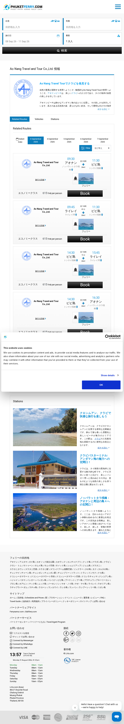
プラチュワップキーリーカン (97, 580)
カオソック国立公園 (45, 562)
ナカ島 (101, 573)
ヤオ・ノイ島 (67, 584)
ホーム (13, 598)
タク (94, 569)
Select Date (21, 140)
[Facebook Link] (66, 633)
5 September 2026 (69, 140)
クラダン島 (97, 562)
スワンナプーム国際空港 (61, 569)
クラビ (74, 93)
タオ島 (88, 569)
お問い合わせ (99, 601)
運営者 (86, 598)
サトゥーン (28, 565)
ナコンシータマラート (19, 576)
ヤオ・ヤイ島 (81, 584)
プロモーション (56, 598)
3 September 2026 (35, 140)
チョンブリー (64, 573)
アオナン (71, 163)
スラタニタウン (17, 569)
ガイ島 (32, 562)
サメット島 (61, 565)
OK (101, 385)
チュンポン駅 (50, 573)
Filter (88, 148)
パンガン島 (41, 580)
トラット (75, 573)
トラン (84, 573)
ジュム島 (87, 565)
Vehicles (39, 119)
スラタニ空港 (31, 569)
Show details (108, 375)
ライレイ (71, 211)
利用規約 (36, 601)
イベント (68, 598)
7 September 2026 (102, 140)
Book (85, 193)
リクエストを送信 (21, 633)
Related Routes (19, 119)
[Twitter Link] (72, 633)
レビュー (95, 598)
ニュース (78, 598)
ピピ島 (95, 164)
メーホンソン (54, 584)
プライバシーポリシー (51, 601)
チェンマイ (15, 573)
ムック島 (42, 584)
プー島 (79, 580)
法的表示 (26, 601)
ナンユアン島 (105, 576)
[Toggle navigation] (118, 6)
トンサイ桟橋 (95, 168)
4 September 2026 (52, 140)
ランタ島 (64, 587)
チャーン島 (26, 573)
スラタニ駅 (44, 569)
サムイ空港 (49, 565)
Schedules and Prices (34, 598)
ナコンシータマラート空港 (68, 576)
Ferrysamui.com (17, 611)
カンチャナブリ (74, 562)
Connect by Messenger (23, 640)
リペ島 (93, 587)
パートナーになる (37, 622)
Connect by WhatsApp (23, 644)
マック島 (33, 584)
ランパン (73, 587)
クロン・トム (16, 565)
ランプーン (84, 587)
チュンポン (38, 573)
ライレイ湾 (70, 215)
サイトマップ (86, 601)
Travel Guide (15, 601)
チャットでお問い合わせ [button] (23, 637)
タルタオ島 (103, 569)
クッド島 (87, 562)
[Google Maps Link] (66, 639)
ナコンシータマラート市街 (43, 576)
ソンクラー (78, 569)
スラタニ (96, 565)
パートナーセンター (19, 622)
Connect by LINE (20, 648)
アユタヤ (23, 562)
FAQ (102, 598)
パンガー (31, 580)
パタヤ (22, 580)
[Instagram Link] (78, 633)
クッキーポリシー (70, 601)
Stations (55, 119)
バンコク (52, 580)
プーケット (70, 580)
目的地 (20, 598)
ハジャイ (14, 580)
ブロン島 (14, 584)
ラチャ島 (33, 587)
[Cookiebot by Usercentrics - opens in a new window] (107, 336)
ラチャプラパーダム (19, 587)
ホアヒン (23, 584)
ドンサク (92, 573)
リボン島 (102, 587)
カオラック (61, 562)
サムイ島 (39, 565)
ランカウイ (53, 587)
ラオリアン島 (104, 584)
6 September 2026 (85, 140)
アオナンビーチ (54, 93)
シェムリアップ (74, 565)
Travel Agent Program (56, 622)
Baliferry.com (31, 611)
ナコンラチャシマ (89, 576)
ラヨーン (43, 587)
